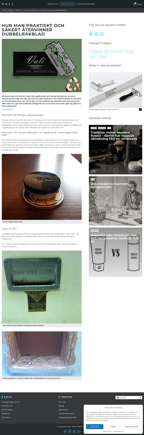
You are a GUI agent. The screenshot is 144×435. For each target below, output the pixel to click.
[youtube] (102, 34)
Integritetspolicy (118, 431)
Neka (113, 426)
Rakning (18, 10)
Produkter (67, 4)
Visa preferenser (132, 426)
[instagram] (96, 34)
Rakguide (53, 4)
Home (4, 10)
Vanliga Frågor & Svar (11, 402)
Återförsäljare (86, 4)
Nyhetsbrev (63, 410)
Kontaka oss (7, 406)
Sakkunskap (116, 52)
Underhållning (96, 52)
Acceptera (94, 426)
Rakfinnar (6, 413)
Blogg (10, 10)
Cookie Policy (107, 431)
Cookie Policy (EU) (66, 413)
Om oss (62, 402)
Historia (93, 57)
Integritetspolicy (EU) (68, 417)
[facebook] (91, 34)
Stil (106, 52)
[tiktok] (74, 431)
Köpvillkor (6, 417)
